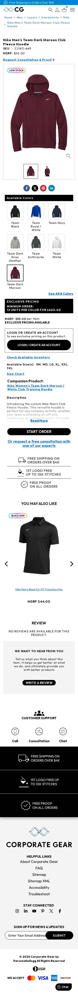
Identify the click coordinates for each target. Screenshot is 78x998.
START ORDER (39, 431)
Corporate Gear (43, 957)
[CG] (13, 9)
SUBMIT (59, 935)
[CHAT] (63, 731)
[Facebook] (60, 911)
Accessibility (39, 887)
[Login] (57, 10)
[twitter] (35, 188)
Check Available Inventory (28, 357)
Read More (39, 420)
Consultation (39, 741)
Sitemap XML (39, 881)
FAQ (39, 868)
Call (15, 741)
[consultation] (39, 731)
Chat (63, 741)
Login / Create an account (39, 345)
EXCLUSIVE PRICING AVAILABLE (27, 322)
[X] (51, 911)
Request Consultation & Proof (27, 60)
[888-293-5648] (15, 731)
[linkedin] (51, 188)
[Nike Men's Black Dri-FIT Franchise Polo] (39, 545)
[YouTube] (34, 911)
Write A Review (39, 683)
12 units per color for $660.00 (34, 308)
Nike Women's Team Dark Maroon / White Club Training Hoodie (35, 387)
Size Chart (15, 374)
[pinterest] (43, 188)
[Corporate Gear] (39, 837)
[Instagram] (17, 911)
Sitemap (39, 874)
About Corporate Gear (39, 861)
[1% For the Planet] (39, 968)
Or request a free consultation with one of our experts (39, 443)
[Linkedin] (26, 911)
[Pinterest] (43, 911)
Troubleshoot (39, 893)
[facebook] (26, 188)
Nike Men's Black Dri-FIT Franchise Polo (39, 589)
